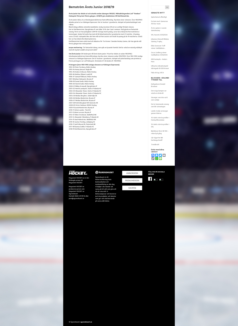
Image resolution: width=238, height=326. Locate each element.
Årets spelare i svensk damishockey (158, 29)
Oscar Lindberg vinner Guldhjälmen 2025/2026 (159, 54)
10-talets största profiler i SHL (160, 125)
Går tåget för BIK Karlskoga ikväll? (157, 139)
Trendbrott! (155, 144)
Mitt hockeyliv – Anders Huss (159, 60)
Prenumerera (132, 180)
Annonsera (132, 173)
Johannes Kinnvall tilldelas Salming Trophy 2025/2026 (160, 40)
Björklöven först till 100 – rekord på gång (159, 132)
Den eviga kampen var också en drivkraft (159, 92)
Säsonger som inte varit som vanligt (159, 99)
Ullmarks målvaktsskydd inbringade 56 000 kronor (160, 67)
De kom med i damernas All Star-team (159, 22)
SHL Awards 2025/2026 (159, 35)
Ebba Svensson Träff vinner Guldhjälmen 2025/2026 (158, 47)
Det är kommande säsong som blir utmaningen (160, 105)
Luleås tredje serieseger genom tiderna (159, 112)
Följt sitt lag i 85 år (157, 73)
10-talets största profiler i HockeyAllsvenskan (160, 119)
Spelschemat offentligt (159, 17)
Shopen (132, 188)
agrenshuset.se (86, 322)
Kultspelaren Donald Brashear (158, 85)
